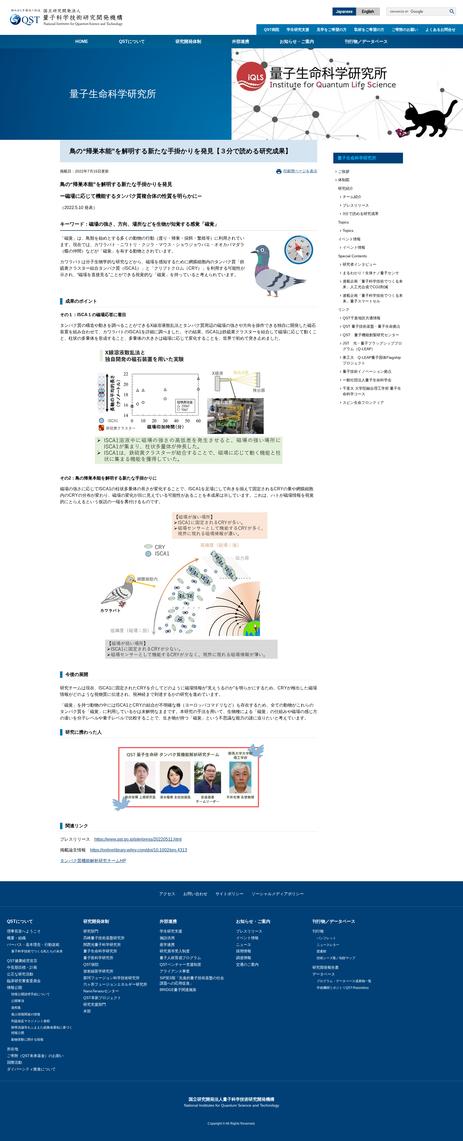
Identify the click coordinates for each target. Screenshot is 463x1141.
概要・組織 (16, 938)
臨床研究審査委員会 (24, 981)
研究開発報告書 (325, 967)
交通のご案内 (247, 964)
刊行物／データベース (366, 41)
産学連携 (167, 944)
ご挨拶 (343, 171)
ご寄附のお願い (405, 29)
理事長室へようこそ (24, 931)
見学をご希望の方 (332, 29)
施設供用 (167, 938)
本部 (87, 1011)
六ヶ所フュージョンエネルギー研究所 (115, 984)
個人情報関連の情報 (25, 1014)
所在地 (12, 1049)
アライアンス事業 (175, 971)
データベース (323, 974)
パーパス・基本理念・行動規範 (33, 944)
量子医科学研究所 (98, 958)
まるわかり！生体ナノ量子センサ (371, 273)
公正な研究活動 (20, 974)
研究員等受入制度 (175, 951)
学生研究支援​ (298, 29)
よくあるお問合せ (440, 29)
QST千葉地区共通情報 (361, 318)
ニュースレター (328, 945)
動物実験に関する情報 (27, 1039)
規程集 (16, 1008)
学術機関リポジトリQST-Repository (343, 988)
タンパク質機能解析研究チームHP (93, 860)
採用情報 (243, 951)
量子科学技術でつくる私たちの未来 (37, 951)
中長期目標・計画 (22, 967)
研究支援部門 (94, 1004)
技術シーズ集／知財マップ (336, 958)
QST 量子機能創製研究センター (371, 335)
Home (81, 41)
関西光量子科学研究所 (102, 944)
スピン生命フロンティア (363, 402)
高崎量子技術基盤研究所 (104, 938)
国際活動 (14, 1062)
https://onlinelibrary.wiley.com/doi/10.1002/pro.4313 (138, 850)
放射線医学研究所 (98, 971)
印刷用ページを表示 (300, 171)
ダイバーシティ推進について (31, 1069)
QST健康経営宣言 (22, 961)
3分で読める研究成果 (361, 213)
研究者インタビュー (359, 264)
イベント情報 (354, 247)
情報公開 (14, 987)
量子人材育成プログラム (180, 958)
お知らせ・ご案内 (297, 41)
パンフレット (326, 938)
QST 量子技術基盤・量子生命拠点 (371, 326)
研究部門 (90, 931)
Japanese (344, 11)
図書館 (321, 951)
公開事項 (17, 1001)
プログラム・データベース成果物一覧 (344, 981)
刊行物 (318, 931)
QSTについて (132, 41)
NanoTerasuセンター (101, 991)
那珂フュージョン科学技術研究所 (111, 978)
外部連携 (240, 41)
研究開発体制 (188, 41)
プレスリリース (356, 205)
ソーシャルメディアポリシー (278, 893)
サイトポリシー (229, 893)
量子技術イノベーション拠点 (367, 371)
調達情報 (243, 958)
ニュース (243, 944)
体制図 (343, 180)
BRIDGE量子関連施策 (178, 990)
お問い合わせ (195, 893)
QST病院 (271, 29)
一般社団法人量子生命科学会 (367, 380)
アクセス (167, 893)
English (368, 11)
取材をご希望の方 (369, 29)
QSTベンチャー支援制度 (180, 964)
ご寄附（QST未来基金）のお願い (35, 1056)
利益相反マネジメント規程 (30, 1021)
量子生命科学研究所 (357, 158)
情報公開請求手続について (30, 994)
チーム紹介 (352, 197)
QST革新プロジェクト (102, 998)
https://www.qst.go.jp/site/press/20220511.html (138, 839)
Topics (348, 230)
